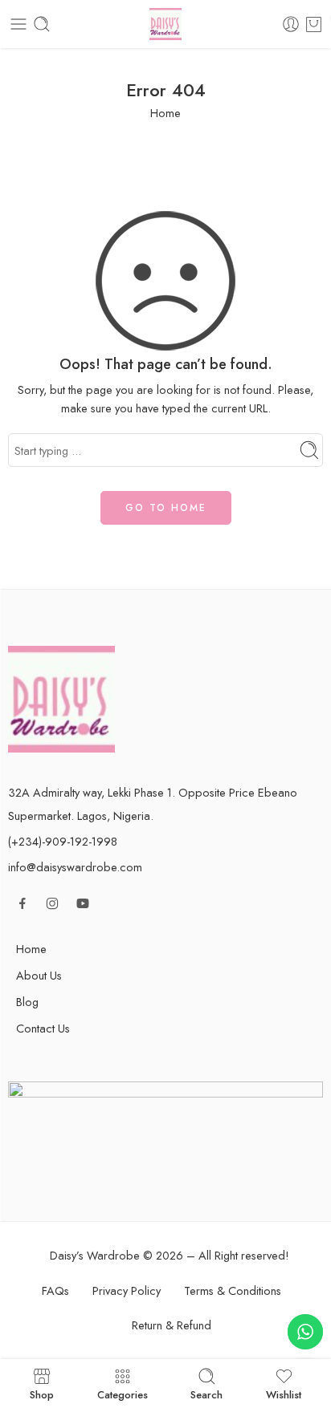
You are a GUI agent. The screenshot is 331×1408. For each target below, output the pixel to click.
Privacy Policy (126, 1290)
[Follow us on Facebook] (22, 903)
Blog (27, 1001)
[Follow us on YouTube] (83, 903)
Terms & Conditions (232, 1290)
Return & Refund (171, 1325)
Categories (122, 1393)
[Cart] (313, 24)
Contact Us (43, 1028)
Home (165, 112)
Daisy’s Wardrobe (95, 1255)
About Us (39, 975)
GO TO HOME (165, 508)
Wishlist (283, 1393)
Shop (42, 1393)
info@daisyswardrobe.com (75, 866)
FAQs (55, 1290)
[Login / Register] (290, 24)
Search (206, 1393)
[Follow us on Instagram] (52, 903)
